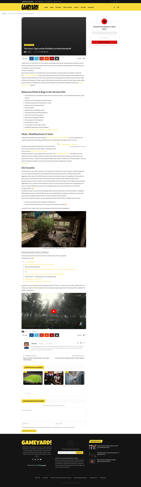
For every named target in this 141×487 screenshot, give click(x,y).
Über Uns (37, 477)
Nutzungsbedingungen (80, 477)
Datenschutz (93, 477)
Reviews (58, 7)
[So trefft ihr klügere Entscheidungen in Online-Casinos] (54, 378)
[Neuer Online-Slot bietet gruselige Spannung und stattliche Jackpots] (92, 461)
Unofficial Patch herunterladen (38, 151)
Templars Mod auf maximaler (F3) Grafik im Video (38, 281)
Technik (83, 7)
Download (25, 163)
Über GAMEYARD (39, 1)
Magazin (91, 7)
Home (46, 7)
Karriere (45, 477)
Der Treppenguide (29, 262)
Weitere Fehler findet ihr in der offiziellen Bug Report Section (41, 129)
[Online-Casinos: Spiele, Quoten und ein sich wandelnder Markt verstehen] (92, 447)
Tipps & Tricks (67, 7)
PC (29, 331)
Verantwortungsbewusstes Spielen (60, 477)
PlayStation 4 (34, 331)
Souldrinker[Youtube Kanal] (62, 153)
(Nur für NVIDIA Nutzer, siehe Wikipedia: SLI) (52, 274)
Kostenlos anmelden (105, 42)
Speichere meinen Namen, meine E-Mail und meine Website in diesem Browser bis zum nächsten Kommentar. (49, 427)
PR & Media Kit (48, 1)
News (52, 7)
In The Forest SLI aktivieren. (32, 274)
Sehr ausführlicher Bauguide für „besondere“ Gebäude (39, 264)
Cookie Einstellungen (75, 482)
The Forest (31, 44)
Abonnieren (79, 452)
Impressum (103, 477)
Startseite (4, 13)
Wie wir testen (57, 1)
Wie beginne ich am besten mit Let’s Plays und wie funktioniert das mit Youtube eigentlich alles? (50, 269)
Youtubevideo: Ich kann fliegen (33, 279)
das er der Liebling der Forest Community (58, 137)
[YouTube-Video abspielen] (54, 311)
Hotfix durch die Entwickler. (31, 75)
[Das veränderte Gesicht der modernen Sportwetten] (33, 378)
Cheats (76, 7)
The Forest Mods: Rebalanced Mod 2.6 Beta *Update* (69, 358)
